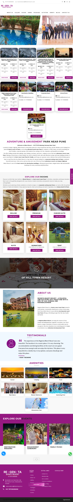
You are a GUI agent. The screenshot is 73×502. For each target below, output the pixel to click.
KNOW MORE (4, 77)
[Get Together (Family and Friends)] (36, 118)
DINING (30, 12)
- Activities (32, 490)
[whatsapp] (70, 454)
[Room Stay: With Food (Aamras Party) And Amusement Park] (64, 53)
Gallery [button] (17, 12)
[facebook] (62, 1)
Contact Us (66, 12)
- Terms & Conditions (46, 481)
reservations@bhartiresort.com (26, 1)
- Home (32, 475)
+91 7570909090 (11, 489)
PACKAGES (37, 12)
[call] (3, 454)
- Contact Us (44, 474)
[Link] (6, 6)
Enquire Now (27, 109)
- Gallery (32, 480)
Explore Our (17, 418)
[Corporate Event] (45, 87)
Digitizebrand (66, 499)
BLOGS (58, 12)
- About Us (32, 477)
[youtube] (64, 1)
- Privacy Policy (45, 483)
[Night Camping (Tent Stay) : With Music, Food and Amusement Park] (9, 87)
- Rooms (32, 482)
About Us (10, 12)
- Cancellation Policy (46, 486)
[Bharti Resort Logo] (12, 474)
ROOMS (24, 12)
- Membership (44, 476)
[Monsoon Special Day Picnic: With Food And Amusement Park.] (9, 53)
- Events (32, 492)
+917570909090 (9, 1)
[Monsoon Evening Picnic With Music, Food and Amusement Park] (27, 53)
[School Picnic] (64, 87)
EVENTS (52, 12)
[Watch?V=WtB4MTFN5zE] (36, 269)
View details (13, 216)
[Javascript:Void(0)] (13, 434)
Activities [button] (45, 12)
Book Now (14, 77)
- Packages (32, 487)
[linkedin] (69, 1)
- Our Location (44, 478)
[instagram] (67, 1)
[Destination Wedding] (27, 87)
